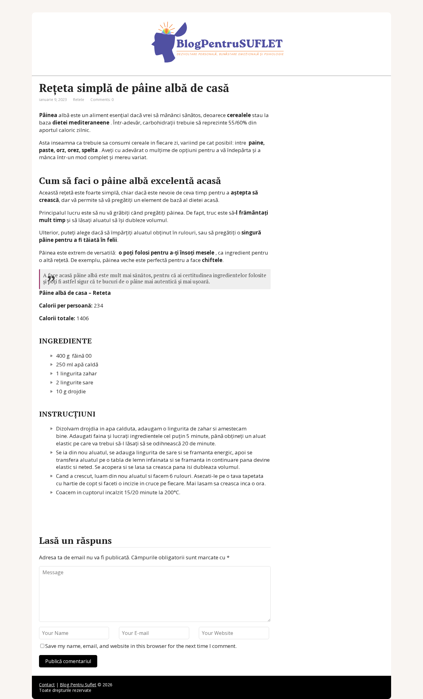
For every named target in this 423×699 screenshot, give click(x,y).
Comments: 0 (102, 99)
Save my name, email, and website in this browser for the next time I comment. (141, 645)
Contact (47, 685)
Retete (78, 99)
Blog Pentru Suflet (78, 685)
